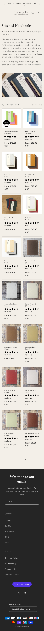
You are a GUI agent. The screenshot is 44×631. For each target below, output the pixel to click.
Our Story (9, 526)
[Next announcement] (39, 4)
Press (7, 543)
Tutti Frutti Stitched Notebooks (11, 132)
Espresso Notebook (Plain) (31, 262)
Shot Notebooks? (33, 65)
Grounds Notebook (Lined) (10, 305)
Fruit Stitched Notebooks (29, 219)
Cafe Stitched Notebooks (8, 176)
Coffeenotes (25, 626)
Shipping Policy (11, 558)
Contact (8, 520)
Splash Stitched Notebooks (30, 132)
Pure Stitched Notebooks (8, 262)
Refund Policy (10, 563)
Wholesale (9, 531)
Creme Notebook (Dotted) (30, 305)
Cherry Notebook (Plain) (10, 391)
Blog (7, 537)
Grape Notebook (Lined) (30, 391)
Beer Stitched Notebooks (29, 176)
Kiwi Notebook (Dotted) (9, 434)
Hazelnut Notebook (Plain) (10, 348)
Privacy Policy (10, 569)
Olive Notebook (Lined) (30, 348)
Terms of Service (12, 574)
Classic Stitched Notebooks (9, 219)
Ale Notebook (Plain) (32, 433)
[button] (5, 13)
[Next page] (32, 459)
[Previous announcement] (4, 4)
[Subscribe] (36, 502)
